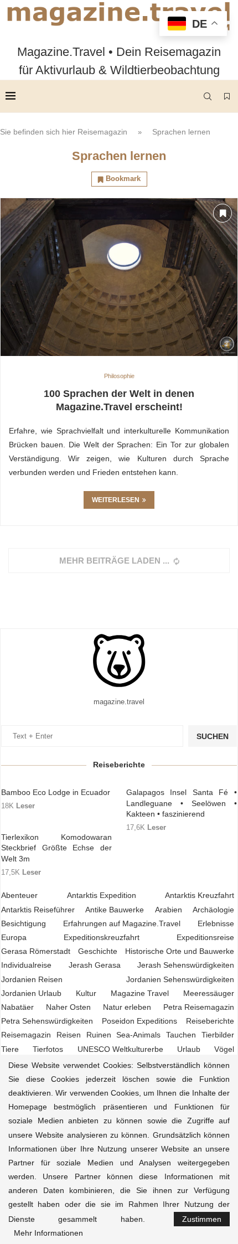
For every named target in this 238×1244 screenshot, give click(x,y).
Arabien (168, 909)
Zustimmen (201, 1219)
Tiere (10, 1049)
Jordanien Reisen (32, 979)
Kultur (86, 993)
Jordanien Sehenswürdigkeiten (180, 979)
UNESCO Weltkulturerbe (120, 1049)
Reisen (68, 1034)
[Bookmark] (226, 96)
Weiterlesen (115, 500)
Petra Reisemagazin (198, 1007)
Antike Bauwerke (114, 909)
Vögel (224, 1049)
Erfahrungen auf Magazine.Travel (121, 923)
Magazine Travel (140, 993)
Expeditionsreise (205, 937)
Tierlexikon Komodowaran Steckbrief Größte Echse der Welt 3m (56, 848)
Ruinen (98, 1034)
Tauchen (181, 1034)
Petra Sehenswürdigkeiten (47, 1020)
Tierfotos (48, 1049)
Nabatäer (17, 1007)
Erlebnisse (216, 923)
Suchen (212, 736)
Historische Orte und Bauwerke (179, 951)
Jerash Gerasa (95, 965)
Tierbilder (217, 1034)
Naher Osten (68, 1007)
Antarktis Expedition (101, 895)
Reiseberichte (210, 1020)
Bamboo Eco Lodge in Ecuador (55, 792)
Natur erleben (127, 1007)
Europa (14, 937)
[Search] (207, 96)
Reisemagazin (102, 131)
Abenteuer (19, 895)
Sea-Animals (138, 1034)
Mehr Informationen (48, 1233)
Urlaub (188, 1049)
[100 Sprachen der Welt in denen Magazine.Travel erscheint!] (119, 277)
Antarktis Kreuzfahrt (199, 895)
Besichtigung (23, 923)
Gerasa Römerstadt (35, 951)
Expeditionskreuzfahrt (101, 937)
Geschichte (97, 951)
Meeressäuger (208, 993)
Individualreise (26, 965)
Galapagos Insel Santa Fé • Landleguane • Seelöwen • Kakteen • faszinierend (181, 803)
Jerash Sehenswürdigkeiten (185, 965)
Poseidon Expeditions (139, 1020)
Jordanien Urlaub (31, 993)
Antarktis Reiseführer (38, 909)
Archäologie (213, 909)
